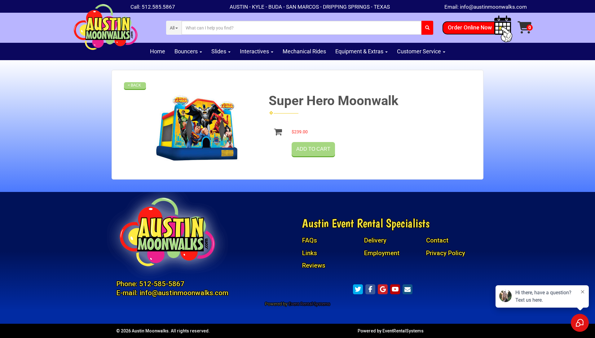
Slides (219, 51)
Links (309, 253)
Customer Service (419, 51)
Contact (437, 240)
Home (157, 51)
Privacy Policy (445, 253)
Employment (381, 253)
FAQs (309, 240)
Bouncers (186, 51)
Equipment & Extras (360, 51)
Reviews (313, 265)
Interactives (255, 51)
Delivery (375, 240)
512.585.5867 (158, 7)
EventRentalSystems (403, 330)
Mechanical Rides (304, 51)
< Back (134, 85)
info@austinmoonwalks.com (493, 7)
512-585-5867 (161, 284)
